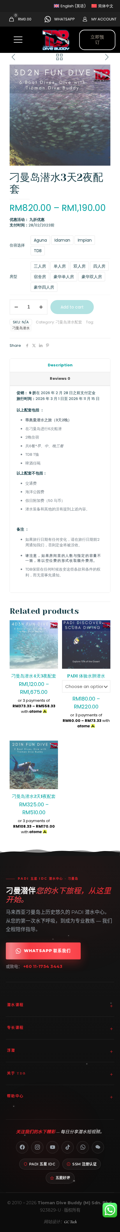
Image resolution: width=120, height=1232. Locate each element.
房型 (13, 276)
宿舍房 (40, 277)
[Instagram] (37, 1147)
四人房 (99, 266)
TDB (38, 251)
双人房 (79, 266)
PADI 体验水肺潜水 (86, 676)
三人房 (40, 266)
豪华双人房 (92, 277)
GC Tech (70, 1221)
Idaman (62, 240)
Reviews (60, 378)
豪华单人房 (64, 277)
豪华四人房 (44, 287)
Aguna (40, 240)
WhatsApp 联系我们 (47, 950)
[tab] (60, 365)
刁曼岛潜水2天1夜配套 (34, 796)
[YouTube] (52, 1147)
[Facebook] (22, 1147)
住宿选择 (17, 245)
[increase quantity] (41, 307)
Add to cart (72, 307)
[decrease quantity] (16, 307)
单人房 (60, 266)
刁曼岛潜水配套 (69, 322)
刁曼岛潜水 (21, 328)
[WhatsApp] (83, 1147)
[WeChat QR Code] (98, 1147)
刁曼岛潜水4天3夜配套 (33, 676)
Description (60, 365)
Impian (85, 240)
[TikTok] (67, 1147)
